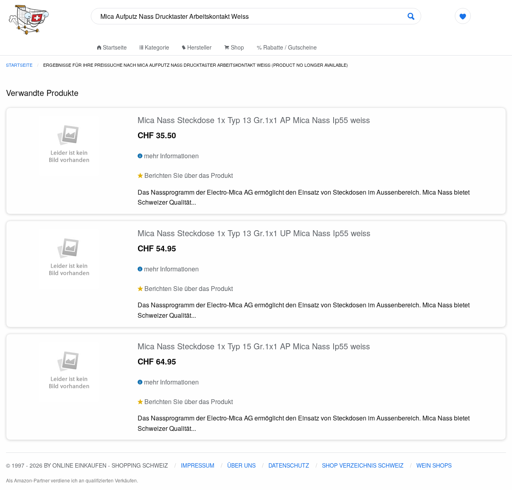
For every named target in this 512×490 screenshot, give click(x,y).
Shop (236, 47)
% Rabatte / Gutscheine (287, 47)
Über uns (241, 465)
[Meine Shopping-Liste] (462, 16)
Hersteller (199, 47)
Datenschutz (288, 465)
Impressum (197, 465)
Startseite (114, 47)
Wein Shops (434, 465)
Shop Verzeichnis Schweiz (363, 465)
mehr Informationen (170, 155)
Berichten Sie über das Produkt (188, 175)
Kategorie (156, 47)
